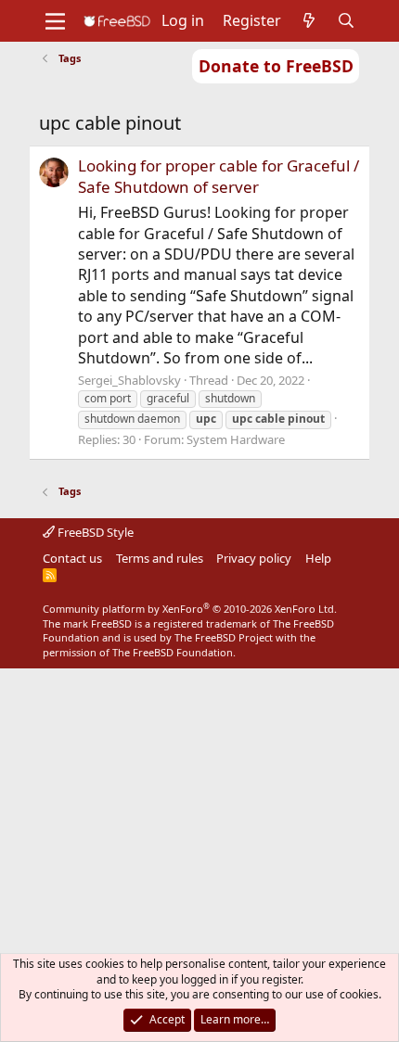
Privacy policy (253, 558)
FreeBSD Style (94, 532)
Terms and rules (159, 558)
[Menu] (55, 21)
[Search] (347, 20)
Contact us (72, 558)
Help (318, 558)
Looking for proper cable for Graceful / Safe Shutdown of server (218, 176)
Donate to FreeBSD (276, 66)
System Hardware (236, 439)
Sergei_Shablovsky (129, 380)
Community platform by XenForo (190, 609)
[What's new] (309, 20)
